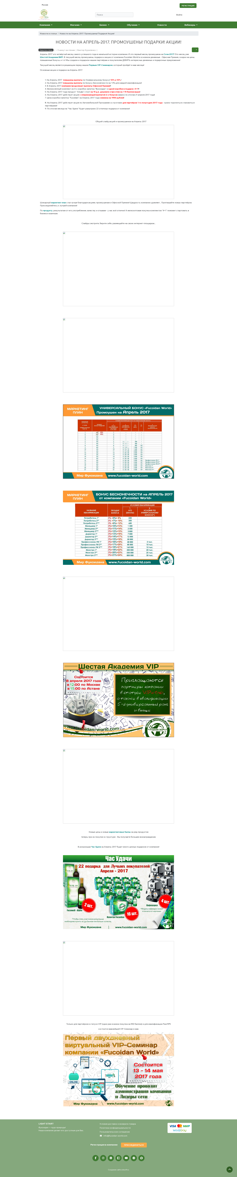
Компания (45, 24)
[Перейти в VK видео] (118, 1158)
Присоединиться (134, 1145)
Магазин (75, 24)
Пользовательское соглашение (115, 1132)
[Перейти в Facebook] (95, 1158)
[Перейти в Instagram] (103, 1158)
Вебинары (190, 24)
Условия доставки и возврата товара (118, 1124)
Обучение (132, 24)
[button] (195, 49)
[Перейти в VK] (111, 1158)
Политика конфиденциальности (115, 1128)
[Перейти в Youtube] (126, 1158)
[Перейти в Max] (141, 1158)
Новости (162, 24)
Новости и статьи (48, 33)
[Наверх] (230, 1169)
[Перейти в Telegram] (134, 1158)
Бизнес (103, 24)
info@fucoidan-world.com (115, 1135)
